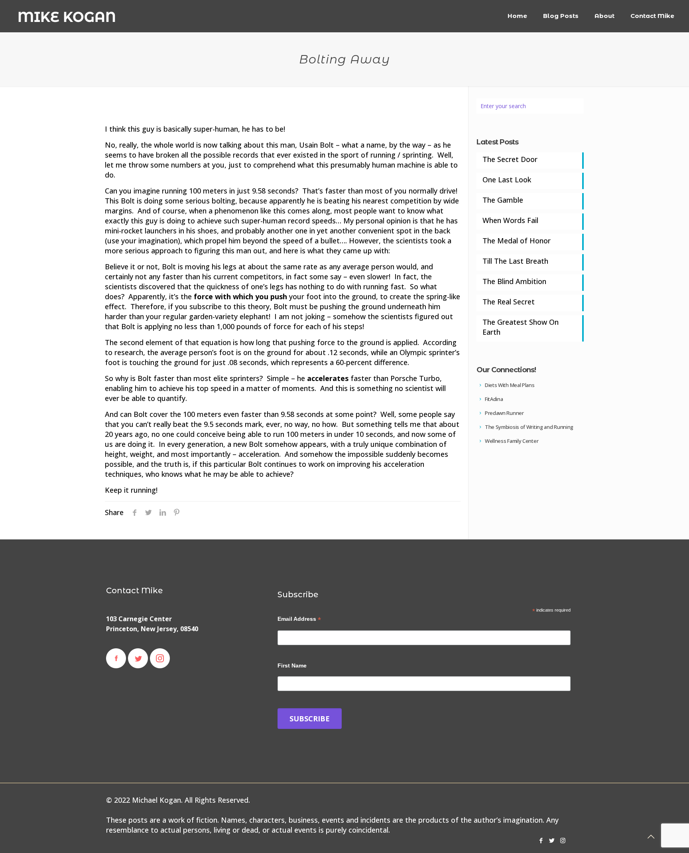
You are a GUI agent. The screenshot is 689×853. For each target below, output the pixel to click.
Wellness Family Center (511, 440)
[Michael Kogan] (66, 16)
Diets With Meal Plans (509, 385)
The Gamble (502, 200)
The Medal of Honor (516, 240)
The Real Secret (508, 301)
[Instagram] (563, 840)
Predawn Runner (504, 413)
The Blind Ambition (514, 281)
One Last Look (506, 179)
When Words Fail (510, 220)
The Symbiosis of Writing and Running (528, 426)
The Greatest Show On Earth (520, 327)
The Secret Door (509, 159)
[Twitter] (552, 840)
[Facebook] (541, 840)
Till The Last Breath (515, 261)
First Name (292, 665)
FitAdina (493, 399)
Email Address (299, 619)
